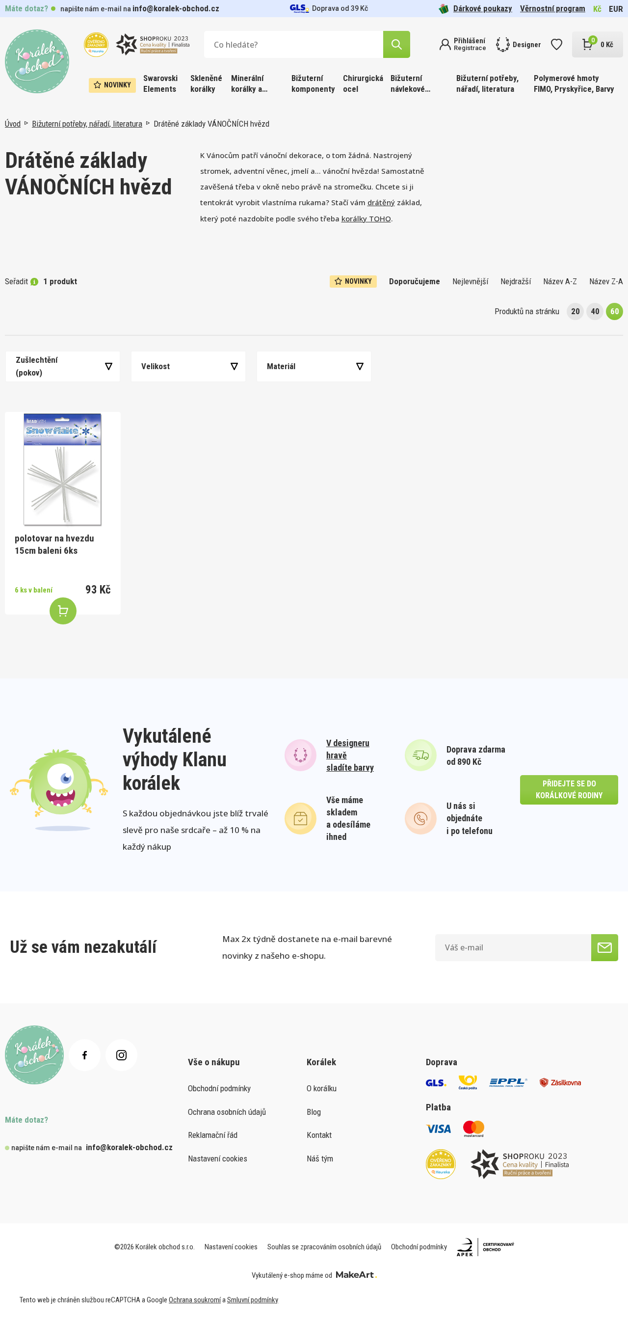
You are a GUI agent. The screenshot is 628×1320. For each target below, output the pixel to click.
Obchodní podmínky (219, 1088)
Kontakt (319, 1135)
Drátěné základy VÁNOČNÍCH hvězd (211, 124)
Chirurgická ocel (363, 83)
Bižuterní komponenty (313, 83)
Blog (314, 1112)
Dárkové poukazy (482, 8)
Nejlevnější (470, 281)
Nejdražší (515, 281)
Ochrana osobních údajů (227, 1112)
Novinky (117, 85)
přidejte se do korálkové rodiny (569, 789)
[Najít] (396, 44)
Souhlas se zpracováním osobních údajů (324, 1246)
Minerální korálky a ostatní (247, 84)
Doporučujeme (414, 281)
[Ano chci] (604, 947)
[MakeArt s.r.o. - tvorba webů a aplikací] (356, 1275)
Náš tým (320, 1158)
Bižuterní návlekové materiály (408, 84)
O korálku (322, 1088)
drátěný (381, 202)
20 (575, 311)
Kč (597, 9)
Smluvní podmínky (252, 1299)
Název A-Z (560, 281)
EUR (616, 9)
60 (614, 311)
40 (595, 311)
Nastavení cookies (217, 1158)
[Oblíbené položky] (556, 44)
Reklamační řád (212, 1135)
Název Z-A (606, 281)
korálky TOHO (366, 218)
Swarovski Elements (160, 83)
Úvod (13, 124)
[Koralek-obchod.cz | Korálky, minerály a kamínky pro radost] (37, 61)
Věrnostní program (552, 8)
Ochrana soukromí (195, 1299)
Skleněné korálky (206, 83)
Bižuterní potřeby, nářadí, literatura (487, 83)
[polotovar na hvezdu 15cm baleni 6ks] (63, 470)
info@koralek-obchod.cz (175, 8)
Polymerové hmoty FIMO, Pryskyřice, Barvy (574, 83)
